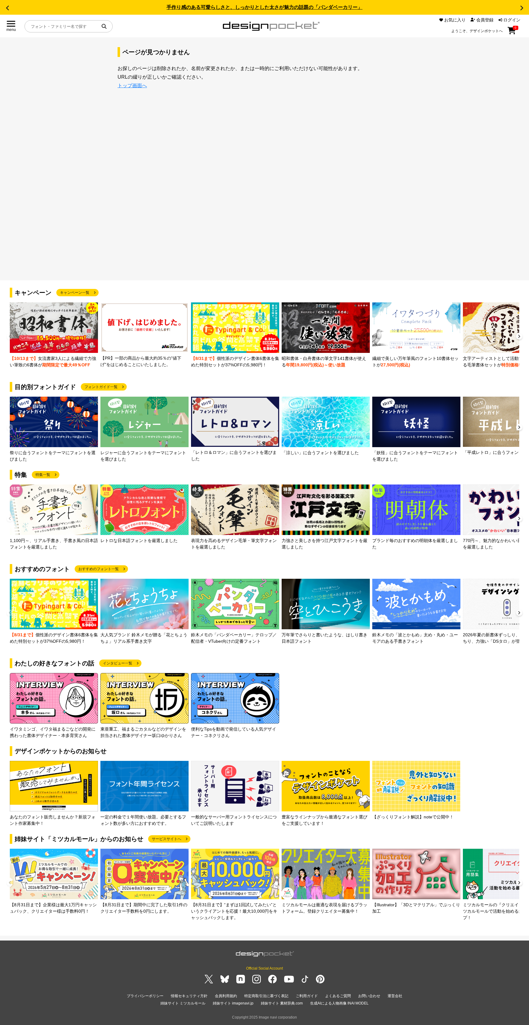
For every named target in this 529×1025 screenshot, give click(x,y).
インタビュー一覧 (117, 663)
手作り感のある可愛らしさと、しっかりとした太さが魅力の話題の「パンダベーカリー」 (264, 7)
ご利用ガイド (307, 996)
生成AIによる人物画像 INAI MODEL (339, 1003)
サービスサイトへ (166, 839)
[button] (7, 8)
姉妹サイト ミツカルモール (182, 1003)
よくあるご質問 (338, 996)
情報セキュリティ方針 (189, 996)
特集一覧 (43, 475)
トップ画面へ (132, 85)
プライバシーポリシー (145, 996)
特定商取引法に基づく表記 (266, 996)
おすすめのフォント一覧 (98, 569)
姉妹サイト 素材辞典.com (282, 1003)
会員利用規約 (226, 996)
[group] (54, 335)
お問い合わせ (369, 996)
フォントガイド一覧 (101, 387)
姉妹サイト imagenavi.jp (233, 1003)
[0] (512, 32)
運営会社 (395, 996)
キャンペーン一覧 (74, 292)
